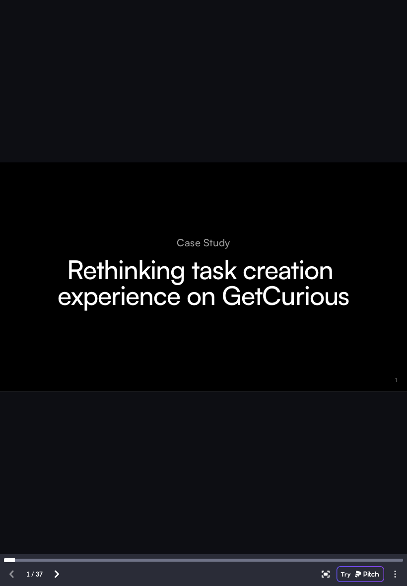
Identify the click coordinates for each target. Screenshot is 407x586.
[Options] (395, 574)
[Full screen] (326, 574)
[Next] (57, 574)
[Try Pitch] (360, 574)
